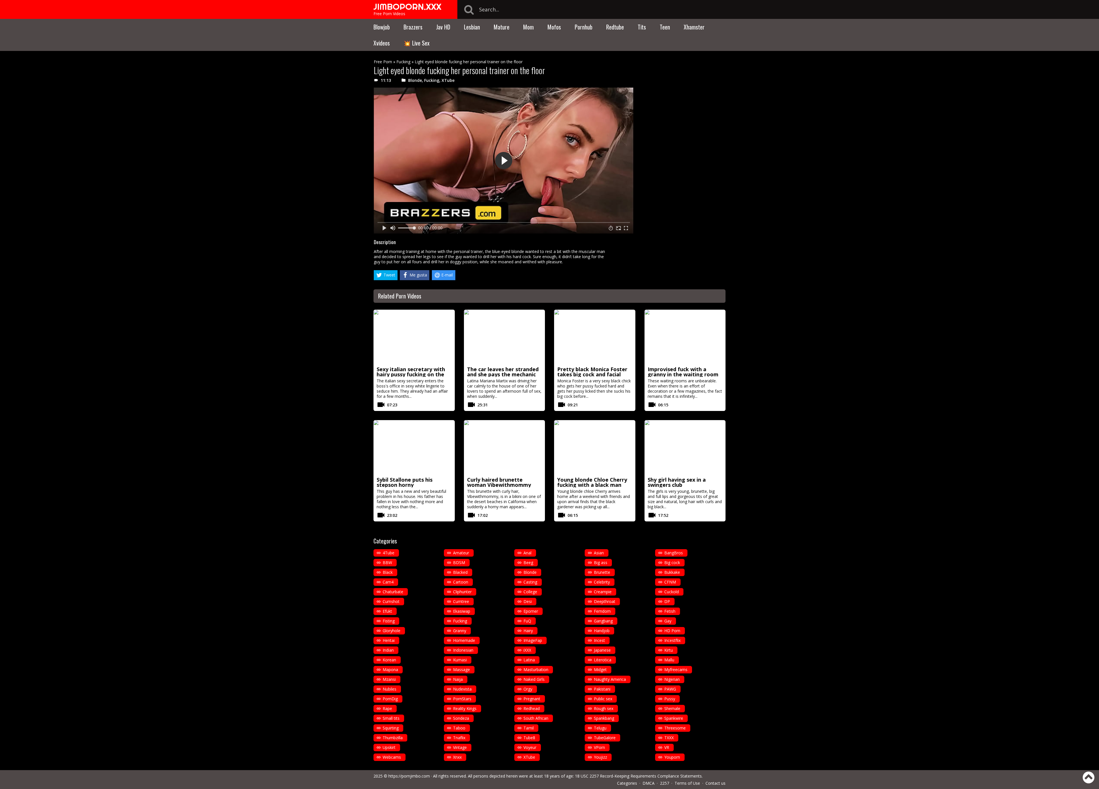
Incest (599, 640)
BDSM (459, 562)
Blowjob (381, 27)
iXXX (527, 650)
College (530, 591)
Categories (627, 783)
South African (535, 718)
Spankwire (673, 718)
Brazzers (413, 27)
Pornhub (583, 27)
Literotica (602, 660)
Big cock (672, 562)
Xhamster (694, 27)
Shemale (672, 708)
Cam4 (388, 582)
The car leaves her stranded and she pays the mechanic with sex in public (503, 374)
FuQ (527, 621)
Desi (527, 601)
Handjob (602, 630)
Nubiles (389, 689)
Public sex (603, 698)
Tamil (528, 728)
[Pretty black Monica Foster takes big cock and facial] (594, 337)
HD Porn (672, 630)
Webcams (392, 757)
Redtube (615, 27)
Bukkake (672, 572)
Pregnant (531, 698)
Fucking (403, 61)
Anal (527, 552)
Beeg (528, 562)
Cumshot (391, 601)
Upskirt (389, 747)
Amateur (461, 552)
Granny (459, 630)
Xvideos (381, 43)
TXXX (669, 737)
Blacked (460, 572)
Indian (388, 650)
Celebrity (602, 582)
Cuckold (671, 591)
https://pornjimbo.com (409, 776)
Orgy (527, 689)
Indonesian (463, 650)
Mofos (554, 27)
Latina (529, 660)
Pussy (669, 698)
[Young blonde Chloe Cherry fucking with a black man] (594, 447)
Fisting (389, 621)
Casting (530, 582)
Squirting (391, 728)
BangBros (673, 552)
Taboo (459, 728)
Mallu (669, 660)
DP (667, 601)
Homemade (464, 640)
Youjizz (600, 757)
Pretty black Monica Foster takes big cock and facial (592, 372)
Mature (501, 27)
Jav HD (443, 27)
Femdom (602, 611)
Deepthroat (604, 601)
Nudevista (462, 689)
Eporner (530, 611)
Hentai (389, 640)
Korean (389, 660)
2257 (664, 783)
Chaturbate (393, 591)
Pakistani (602, 689)
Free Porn (383, 61)
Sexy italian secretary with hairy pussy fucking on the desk (411, 374)
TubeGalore (605, 737)
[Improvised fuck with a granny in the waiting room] (685, 337)
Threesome (675, 728)
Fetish (669, 611)
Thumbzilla (393, 737)
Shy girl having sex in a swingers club (677, 482)
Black (388, 572)
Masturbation (535, 669)
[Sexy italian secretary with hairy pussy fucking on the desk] (414, 337)
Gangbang (603, 621)
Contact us (715, 783)
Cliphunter (462, 591)
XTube (448, 80)
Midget (600, 669)
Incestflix (672, 640)
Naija (458, 679)
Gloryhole (391, 630)
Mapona (390, 669)
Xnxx (457, 757)
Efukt (387, 611)
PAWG (670, 689)
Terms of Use (687, 783)
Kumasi (460, 660)
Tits (642, 27)
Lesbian (472, 27)
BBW (387, 562)
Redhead (531, 708)
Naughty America (610, 679)
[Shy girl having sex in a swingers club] (685, 447)
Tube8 (529, 737)
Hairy (528, 630)
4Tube (388, 552)
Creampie (603, 591)
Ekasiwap (461, 611)
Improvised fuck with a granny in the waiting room (683, 372)
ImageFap (532, 640)
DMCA (649, 783)
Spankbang (604, 718)
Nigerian (672, 679)
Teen (665, 27)
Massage (461, 669)
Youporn (672, 757)
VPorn (599, 747)
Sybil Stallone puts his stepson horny (404, 482)
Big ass (600, 562)
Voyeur (529, 747)
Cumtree (461, 601)
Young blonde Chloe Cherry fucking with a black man (592, 482)
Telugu (600, 728)
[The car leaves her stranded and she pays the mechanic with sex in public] (504, 337)
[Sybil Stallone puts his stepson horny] (414, 447)
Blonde (415, 80)
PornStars (462, 698)
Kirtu (668, 650)
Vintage (460, 747)
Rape (387, 708)
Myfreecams (675, 669)
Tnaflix (459, 737)
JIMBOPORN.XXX (407, 6)
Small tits (391, 718)
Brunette (602, 572)
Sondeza (461, 718)
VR (666, 747)
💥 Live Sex (417, 43)
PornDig (390, 698)
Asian (599, 552)
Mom (528, 27)
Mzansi (389, 679)
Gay (667, 621)
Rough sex (603, 708)
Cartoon (460, 582)
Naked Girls (534, 679)
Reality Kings (465, 708)
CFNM (670, 582)
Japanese (602, 650)
